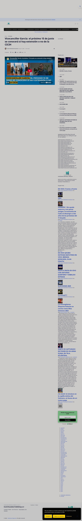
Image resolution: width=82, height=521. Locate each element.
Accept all (48, 516)
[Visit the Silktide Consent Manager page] (77, 516)
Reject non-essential (59, 516)
